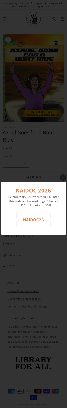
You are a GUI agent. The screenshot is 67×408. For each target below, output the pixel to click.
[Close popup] (63, 177)
